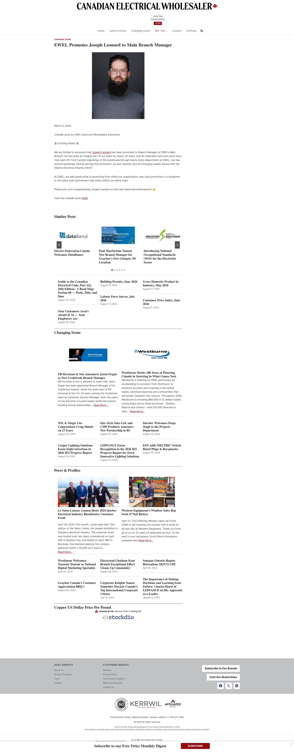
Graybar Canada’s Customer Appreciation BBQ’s (77, 584)
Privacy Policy (110, 674)
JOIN (158, 23)
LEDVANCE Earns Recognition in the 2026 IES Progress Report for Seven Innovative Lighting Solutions (119, 451)
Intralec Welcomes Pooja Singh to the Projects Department (159, 426)
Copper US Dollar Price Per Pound (82, 607)
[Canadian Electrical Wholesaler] (74, 30)
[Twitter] (228, 686)
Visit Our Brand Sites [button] (223, 677)
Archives (191, 30)
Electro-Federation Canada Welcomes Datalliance (72, 253)
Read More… (101, 405)
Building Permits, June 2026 (118, 281)
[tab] (112, 270)
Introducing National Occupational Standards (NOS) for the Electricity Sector (160, 256)
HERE (84, 198)
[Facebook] (220, 686)
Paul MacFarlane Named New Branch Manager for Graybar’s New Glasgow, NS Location (117, 256)
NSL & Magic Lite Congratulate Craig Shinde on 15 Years (75, 426)
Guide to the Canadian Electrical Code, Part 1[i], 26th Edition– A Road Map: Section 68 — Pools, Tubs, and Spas (77, 289)
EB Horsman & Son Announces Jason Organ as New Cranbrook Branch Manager (87, 376)
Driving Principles (63, 674)
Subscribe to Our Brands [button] (221, 668)
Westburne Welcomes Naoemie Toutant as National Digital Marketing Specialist (77, 564)
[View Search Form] (201, 31)
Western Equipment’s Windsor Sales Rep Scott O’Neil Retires (149, 512)
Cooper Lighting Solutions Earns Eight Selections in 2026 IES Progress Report (75, 449)
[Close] (291, 744)
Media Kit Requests (112, 683)
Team (57, 678)
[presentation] (73, 235)
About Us (58, 670)
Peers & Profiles (67, 470)
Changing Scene (140, 30)
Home (101, 30)
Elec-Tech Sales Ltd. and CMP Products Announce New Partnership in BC (117, 426)
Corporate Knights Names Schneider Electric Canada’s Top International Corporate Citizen (119, 588)
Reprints (107, 670)
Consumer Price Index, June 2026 (161, 302)
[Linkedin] (236, 686)
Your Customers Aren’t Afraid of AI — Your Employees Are (73, 314)
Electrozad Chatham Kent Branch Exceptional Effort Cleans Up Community (117, 564)
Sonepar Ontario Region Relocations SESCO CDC (159, 562)
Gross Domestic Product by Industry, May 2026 (161, 283)
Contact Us (108, 687)
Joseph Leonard (101, 152)
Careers (58, 683)
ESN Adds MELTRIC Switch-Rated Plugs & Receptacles (162, 447)
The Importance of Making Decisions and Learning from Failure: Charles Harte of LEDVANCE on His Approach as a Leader (162, 586)
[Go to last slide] (59, 245)
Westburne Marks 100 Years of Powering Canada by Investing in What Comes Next (149, 374)
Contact (177, 30)
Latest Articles (117, 30)
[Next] (177, 245)
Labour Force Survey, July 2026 (117, 298)
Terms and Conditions (114, 678)
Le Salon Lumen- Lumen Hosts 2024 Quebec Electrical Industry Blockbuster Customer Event (87, 514)
